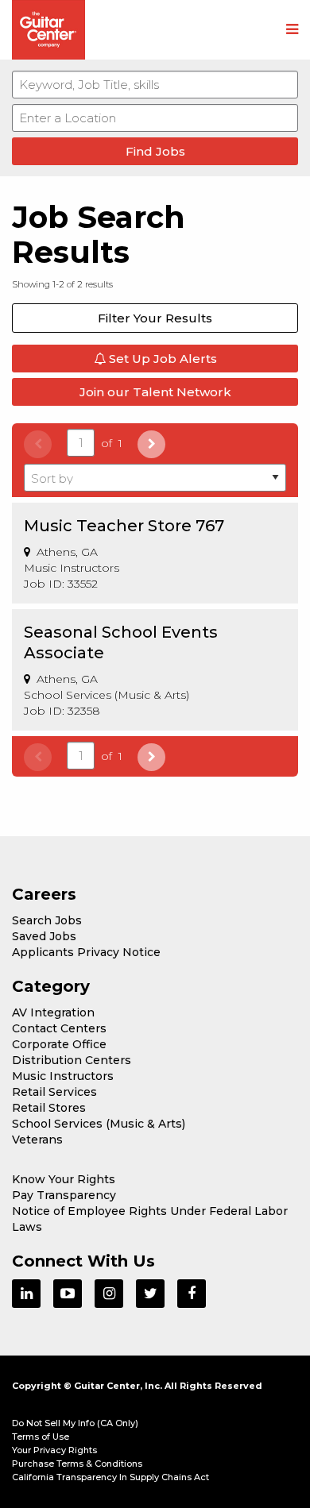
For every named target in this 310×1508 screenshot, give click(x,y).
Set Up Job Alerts (161, 358)
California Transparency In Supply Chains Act (110, 1477)
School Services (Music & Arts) (98, 1124)
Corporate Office (59, 1044)
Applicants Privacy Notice (86, 952)
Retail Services (54, 1092)
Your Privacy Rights (54, 1450)
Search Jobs (47, 920)
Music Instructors (63, 1076)
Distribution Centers (71, 1060)
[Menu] (292, 30)
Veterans (37, 1139)
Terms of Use (40, 1436)
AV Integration (53, 1012)
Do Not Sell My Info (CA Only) (75, 1423)
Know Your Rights (63, 1179)
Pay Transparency (64, 1195)
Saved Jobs (44, 936)
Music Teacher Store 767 (124, 525)
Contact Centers (59, 1028)
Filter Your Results (155, 318)
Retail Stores (49, 1108)
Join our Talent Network (155, 391)
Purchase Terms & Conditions (77, 1463)
